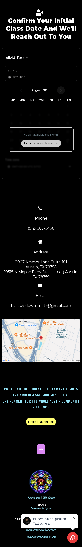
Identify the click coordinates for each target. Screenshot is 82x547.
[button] (17, 74)
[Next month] (61, 90)
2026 (45, 90)
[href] (41, 340)
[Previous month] (21, 90)
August (36, 90)
